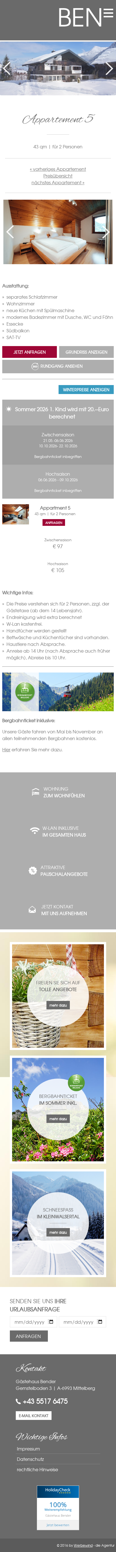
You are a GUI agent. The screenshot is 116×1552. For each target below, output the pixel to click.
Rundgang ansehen (61, 366)
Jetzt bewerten (58, 1525)
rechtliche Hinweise (37, 1469)
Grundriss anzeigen (86, 352)
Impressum (28, 1448)
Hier (6, 749)
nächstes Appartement (56, 182)
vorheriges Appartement (59, 168)
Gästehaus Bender (58, 1515)
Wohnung (64, 792)
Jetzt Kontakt (64, 910)
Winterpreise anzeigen (86, 389)
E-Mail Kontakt (33, 1415)
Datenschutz (30, 1459)
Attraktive (64, 870)
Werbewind (83, 1545)
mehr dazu (58, 1005)
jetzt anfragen (30, 352)
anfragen (53, 522)
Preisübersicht (57, 175)
